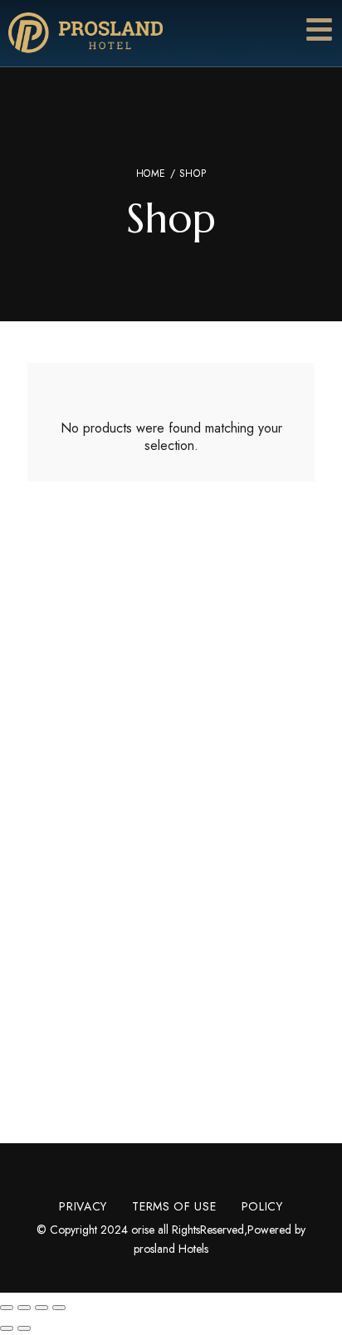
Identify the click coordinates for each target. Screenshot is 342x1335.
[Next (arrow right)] (24, 1328)
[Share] (24, 1307)
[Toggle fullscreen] (41, 1307)
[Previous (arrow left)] (6, 1328)
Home (151, 173)
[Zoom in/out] (59, 1307)
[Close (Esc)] (6, 1307)
